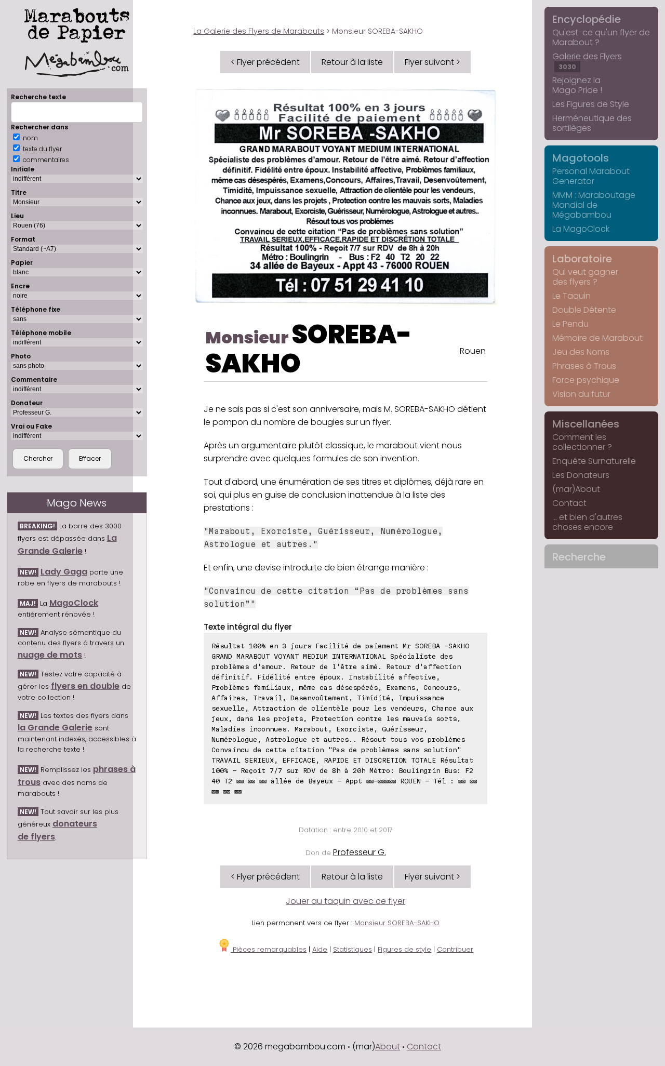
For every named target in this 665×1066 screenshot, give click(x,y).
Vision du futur (581, 394)
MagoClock (73, 603)
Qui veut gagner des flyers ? (585, 277)
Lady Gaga (64, 572)
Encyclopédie (586, 19)
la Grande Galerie (55, 728)
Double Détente (584, 310)
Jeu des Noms (580, 352)
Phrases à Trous (584, 366)
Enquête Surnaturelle (594, 461)
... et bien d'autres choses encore (587, 522)
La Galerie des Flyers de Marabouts (258, 31)
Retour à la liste (352, 62)
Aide (319, 949)
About (387, 1046)
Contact (569, 503)
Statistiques (352, 949)
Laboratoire (582, 258)
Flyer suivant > (432, 62)
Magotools (580, 158)
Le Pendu (570, 324)
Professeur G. (359, 852)
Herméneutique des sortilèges (592, 123)
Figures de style (404, 949)
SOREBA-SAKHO (308, 349)
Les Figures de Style (590, 104)
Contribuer (455, 949)
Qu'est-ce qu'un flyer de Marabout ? (601, 37)
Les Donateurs (580, 475)
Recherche (579, 557)
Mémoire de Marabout (597, 338)
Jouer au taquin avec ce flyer (345, 901)
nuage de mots (50, 655)
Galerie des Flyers (587, 60)
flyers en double (85, 686)
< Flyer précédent (265, 62)
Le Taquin (571, 296)
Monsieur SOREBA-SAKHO (397, 923)
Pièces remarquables (269, 949)
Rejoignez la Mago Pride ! (577, 85)
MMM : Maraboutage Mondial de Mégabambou (593, 205)
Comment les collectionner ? (582, 442)
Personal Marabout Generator (591, 176)
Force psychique (585, 380)
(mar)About (576, 489)
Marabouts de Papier (77, 23)
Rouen (473, 351)
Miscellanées (585, 424)
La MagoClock (580, 229)
